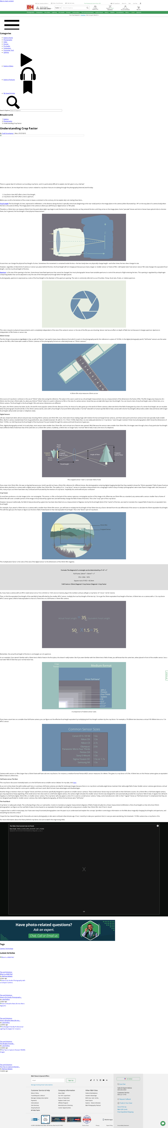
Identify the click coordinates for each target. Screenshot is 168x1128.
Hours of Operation (64, 1098)
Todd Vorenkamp (7, 133)
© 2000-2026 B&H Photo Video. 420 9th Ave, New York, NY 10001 (47, 1125)
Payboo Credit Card (64, 1100)
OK (84, 911)
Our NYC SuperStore (64, 1095)
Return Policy (35, 1093)
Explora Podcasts (9, 80)
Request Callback (125, 1099)
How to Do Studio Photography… (11, 997)
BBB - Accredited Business (35, 1119)
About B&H (61, 1093)
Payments (34, 1100)
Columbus (83, 15)
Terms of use (85, 1125)
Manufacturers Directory (65, 1105)
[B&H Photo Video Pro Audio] (31, 7)
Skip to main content (7, 1)
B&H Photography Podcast (93, 1105)
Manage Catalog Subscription (39, 1098)
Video (5, 42)
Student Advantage (91, 1095)
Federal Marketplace (91, 1093)
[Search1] (13, 102)
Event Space (89, 1100)
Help (130, 3)
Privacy (97, 1125)
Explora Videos (8, 66)
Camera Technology (6, 949)
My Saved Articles (9, 93)
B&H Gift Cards (122, 1109)
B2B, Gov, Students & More (41, 3)
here (74, 783)
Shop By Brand (35, 1108)
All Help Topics (35, 1110)
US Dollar (129, 1079)
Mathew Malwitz (7, 976)
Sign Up (70, 1080)
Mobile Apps (109, 1120)
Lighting (6, 52)
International (35, 1103)
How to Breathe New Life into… (10, 1020)
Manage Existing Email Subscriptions (42, 1085)
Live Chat (135, 3)
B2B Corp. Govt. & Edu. (92, 1098)
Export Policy (109, 1125)
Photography (8, 40)
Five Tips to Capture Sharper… (10, 1067)
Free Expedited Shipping (125, 1112)
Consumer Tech (9, 50)
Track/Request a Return (38, 1095)
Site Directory (35, 1105)
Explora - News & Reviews (93, 1103)
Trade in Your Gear (126, 1103)
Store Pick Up (122, 1107)
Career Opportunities (64, 1108)
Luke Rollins (6, 999)
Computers (7, 48)
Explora (6, 119)
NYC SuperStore (116, 3)
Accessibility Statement (123, 1125)
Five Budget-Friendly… (7, 1044)
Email (34, 1080)
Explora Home (8, 38)
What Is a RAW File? (6, 974)
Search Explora (5, 110)
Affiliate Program (63, 1103)
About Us (124, 3)
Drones (6, 44)
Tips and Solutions (6, 972)
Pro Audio (7, 46)
